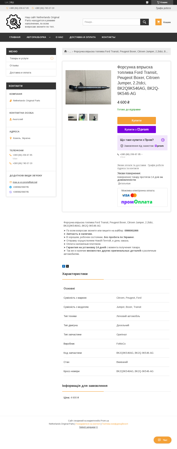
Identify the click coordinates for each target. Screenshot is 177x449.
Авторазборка (36, 37)
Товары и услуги (19, 58)
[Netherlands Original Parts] (13, 28)
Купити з (131, 129)
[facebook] (63, 266)
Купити (137, 120)
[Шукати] (144, 22)
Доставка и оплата (82, 37)
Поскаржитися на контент (88, 424)
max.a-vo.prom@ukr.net (25, 182)
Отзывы (14, 65)
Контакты (108, 37)
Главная (14, 37)
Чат (165, 440)
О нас (59, 37)
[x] (67, 266)
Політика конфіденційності (115, 424)
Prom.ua (105, 421)
